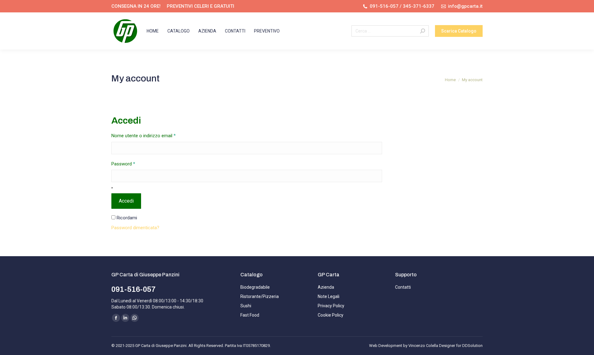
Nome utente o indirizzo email (152, 135)
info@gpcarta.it (465, 6)
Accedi (126, 201)
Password (132, 164)
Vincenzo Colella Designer (431, 345)
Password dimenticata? (135, 227)
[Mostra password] (112, 187)
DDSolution (472, 345)
